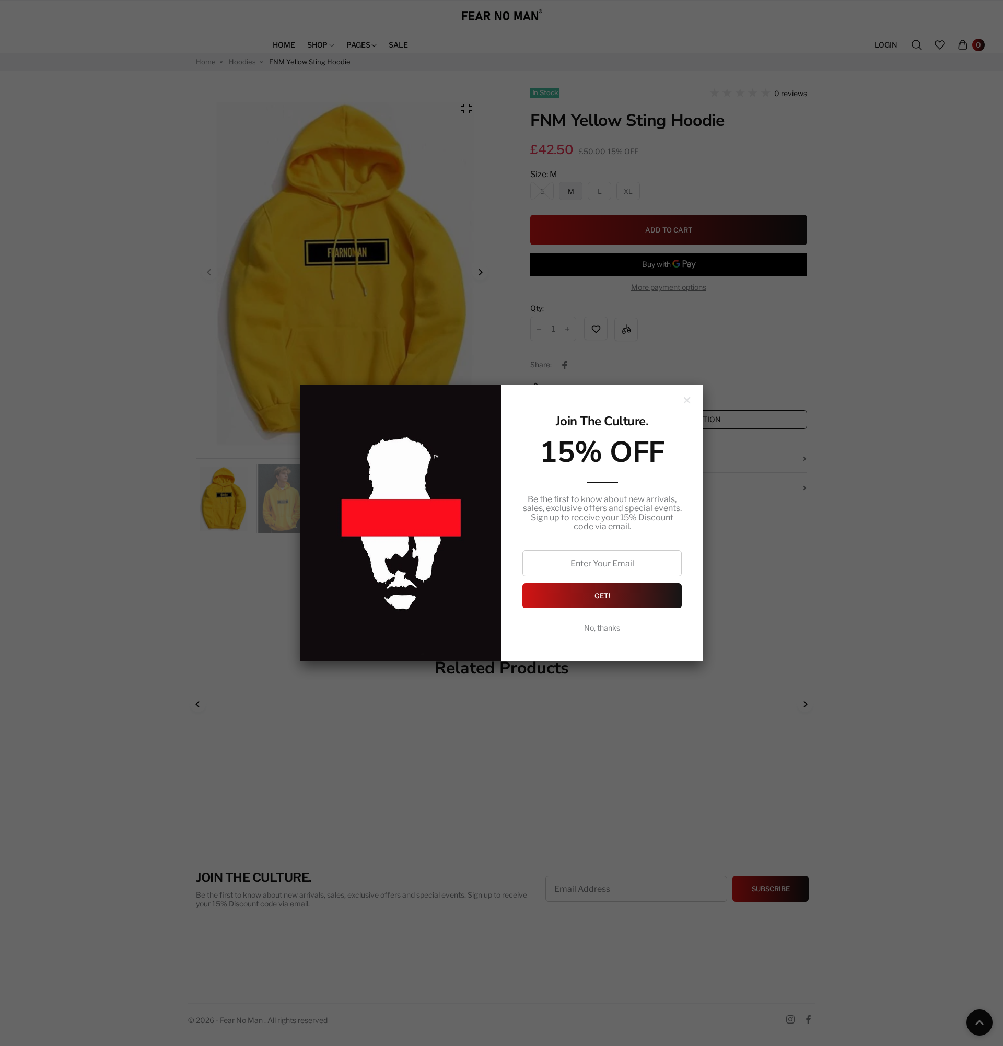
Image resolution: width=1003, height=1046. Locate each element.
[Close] (687, 400)
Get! (602, 595)
